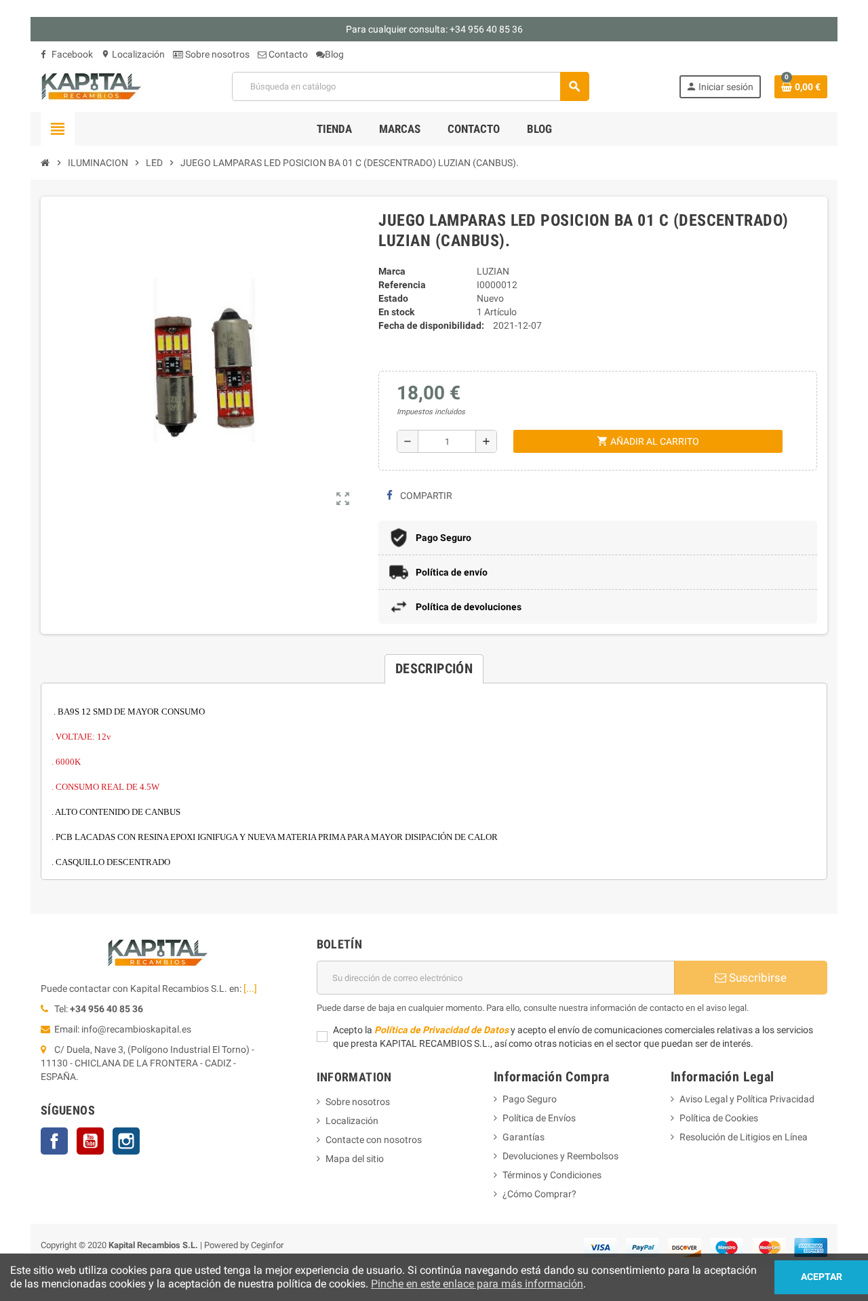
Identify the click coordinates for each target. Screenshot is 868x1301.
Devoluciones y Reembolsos (560, 1155)
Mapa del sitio (355, 1158)
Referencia (402, 284)
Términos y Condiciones (551, 1174)
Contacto (287, 54)
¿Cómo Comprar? (539, 1193)
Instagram (126, 1141)
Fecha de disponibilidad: (431, 325)
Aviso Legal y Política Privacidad (746, 1099)
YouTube (90, 1141)
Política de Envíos (539, 1118)
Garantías (523, 1137)
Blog (334, 54)
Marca (392, 271)
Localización (133, 54)
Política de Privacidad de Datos (441, 1029)
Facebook (71, 54)
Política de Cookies (718, 1118)
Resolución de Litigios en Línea (743, 1137)
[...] (250, 988)
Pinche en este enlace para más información (477, 1283)
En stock (396, 311)
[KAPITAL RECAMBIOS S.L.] (91, 85)
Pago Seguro (529, 1099)
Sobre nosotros (216, 54)
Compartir (425, 495)
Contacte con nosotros (374, 1139)
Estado (393, 298)
